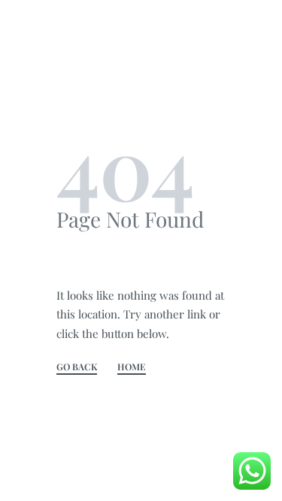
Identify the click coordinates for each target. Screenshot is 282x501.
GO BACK (76, 367)
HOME (131, 367)
